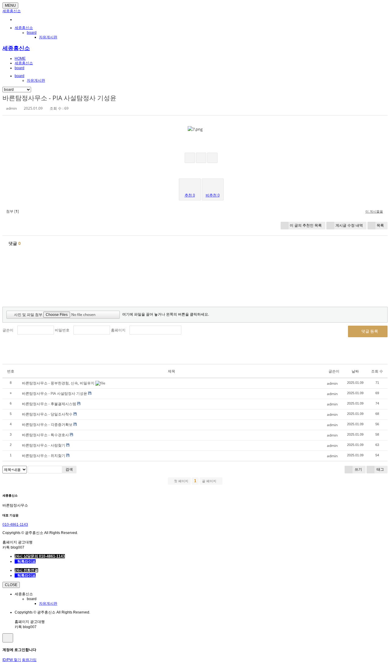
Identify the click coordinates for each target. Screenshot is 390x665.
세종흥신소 (11, 11)
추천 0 (190, 195)
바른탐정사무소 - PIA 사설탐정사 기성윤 (59, 98)
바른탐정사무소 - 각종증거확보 (47, 424)
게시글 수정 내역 (349, 225)
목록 (380, 225)
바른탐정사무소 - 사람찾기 (43, 445)
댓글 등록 (369, 331)
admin (11, 108)
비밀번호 (62, 330)
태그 (380, 469)
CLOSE (11, 585)
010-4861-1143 (15, 524)
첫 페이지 (180, 481)
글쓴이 (7, 330)
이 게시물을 (374, 211)
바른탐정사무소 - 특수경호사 (45, 434)
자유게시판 (48, 37)
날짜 (355, 371)
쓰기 (358, 469)
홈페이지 (118, 330)
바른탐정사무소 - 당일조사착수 (47, 414)
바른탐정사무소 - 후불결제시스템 (49, 403)
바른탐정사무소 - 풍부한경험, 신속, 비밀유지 (58, 383)
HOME (20, 58)
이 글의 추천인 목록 (306, 225)
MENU (10, 5)
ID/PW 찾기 (11, 660)
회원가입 (29, 660)
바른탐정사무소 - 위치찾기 (43, 455)
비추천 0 (213, 195)
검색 (69, 469)
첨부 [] (12, 211)
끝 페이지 (209, 481)
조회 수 (377, 371)
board (32, 32)
